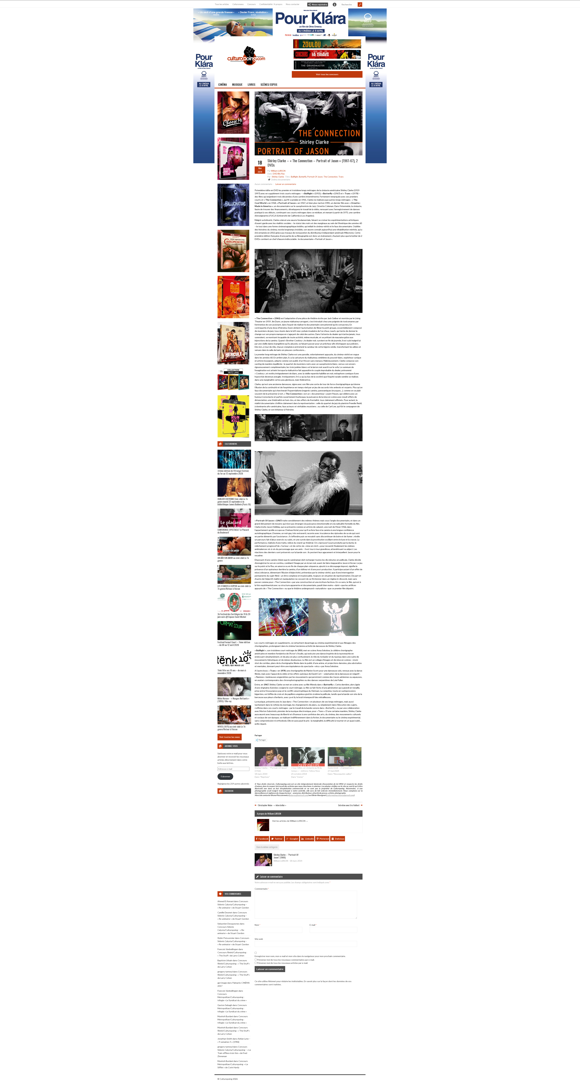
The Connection (331, 176)
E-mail (313, 925)
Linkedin (309, 838)
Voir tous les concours (327, 74)
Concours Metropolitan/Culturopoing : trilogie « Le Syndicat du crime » (232, 997)
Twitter (278, 838)
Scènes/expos (269, 84)
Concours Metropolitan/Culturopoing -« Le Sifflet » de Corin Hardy (233, 1064)
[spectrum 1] (233, 436)
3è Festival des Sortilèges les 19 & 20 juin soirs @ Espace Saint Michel (234, 615)
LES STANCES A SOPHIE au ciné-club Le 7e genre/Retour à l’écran (234, 587)
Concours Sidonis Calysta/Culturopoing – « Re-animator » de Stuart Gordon (233, 904)
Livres (251, 84)
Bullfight (294, 176)
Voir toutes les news (229, 737)
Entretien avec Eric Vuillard (348, 805)
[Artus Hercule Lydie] (233, 363)
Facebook (263, 838)
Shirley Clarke (278, 176)
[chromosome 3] (233, 271)
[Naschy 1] (233, 317)
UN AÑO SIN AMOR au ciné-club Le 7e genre (233, 559)
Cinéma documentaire (280, 179)
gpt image (222, 982)
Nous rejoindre (319, 4)
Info (335, 4)
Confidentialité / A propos (270, 4)
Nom (257, 925)
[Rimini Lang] (233, 390)
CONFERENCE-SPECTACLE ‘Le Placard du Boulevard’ (233, 531)
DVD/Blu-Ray (279, 173)
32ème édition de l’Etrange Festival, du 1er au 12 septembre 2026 (233, 472)
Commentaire (262, 888)
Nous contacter (292, 4)
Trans (340, 176)
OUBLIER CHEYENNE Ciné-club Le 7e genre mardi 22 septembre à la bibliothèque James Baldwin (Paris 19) (234, 501)
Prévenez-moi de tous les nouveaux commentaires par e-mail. (285, 959)
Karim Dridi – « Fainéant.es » (341, 767)
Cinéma (222, 84)
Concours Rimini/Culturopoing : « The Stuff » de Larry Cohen (234, 963)
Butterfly (302, 176)
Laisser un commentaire (285, 184)
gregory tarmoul (225, 971)
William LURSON (278, 171)
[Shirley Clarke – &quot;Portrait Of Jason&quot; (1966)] (271, 756)
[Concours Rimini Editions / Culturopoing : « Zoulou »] (327, 44)
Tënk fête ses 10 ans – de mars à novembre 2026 (232, 672)
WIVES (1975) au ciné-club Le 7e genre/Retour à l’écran (231, 728)
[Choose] (233, 133)
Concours (251, 4)
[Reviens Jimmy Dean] (233, 179)
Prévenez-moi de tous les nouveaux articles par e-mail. (282, 963)
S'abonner (225, 776)
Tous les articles (222, 4)
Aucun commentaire (263, 184)
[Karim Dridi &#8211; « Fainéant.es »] (344, 756)
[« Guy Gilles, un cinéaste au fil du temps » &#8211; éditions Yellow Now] (308, 756)
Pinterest (324, 838)
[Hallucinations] (233, 225)
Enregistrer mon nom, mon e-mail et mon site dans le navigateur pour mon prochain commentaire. (300, 956)
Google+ (294, 838)
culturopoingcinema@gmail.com (340, 795)
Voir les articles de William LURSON (290, 821)
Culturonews (238, 4)
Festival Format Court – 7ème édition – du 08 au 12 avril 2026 (234, 643)
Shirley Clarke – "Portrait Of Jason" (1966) (286, 856)
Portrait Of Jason (315, 176)
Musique (237, 84)
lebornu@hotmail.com (298, 795)
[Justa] (290, 22)
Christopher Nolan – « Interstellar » (272, 805)
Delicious (339, 838)
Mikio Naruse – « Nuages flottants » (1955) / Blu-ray (233, 700)
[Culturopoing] (246, 69)
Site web (259, 939)
